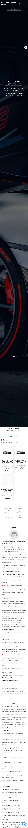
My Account (19, 508)
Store (2, 442)
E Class (16, 442)
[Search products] (26, 47)
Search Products (8, 508)
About (7, 2)
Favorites (19, 512)
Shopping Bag (8, 517)
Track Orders (8, 512)
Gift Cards (19, 517)
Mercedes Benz (9, 442)
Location (13, 2)
